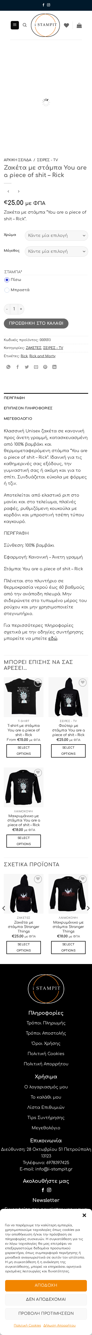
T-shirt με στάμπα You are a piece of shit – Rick (23, 730)
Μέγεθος (12, 251)
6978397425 (57, 1163)
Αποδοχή (46, 1285)
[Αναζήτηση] (25, 25)
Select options (24, 751)
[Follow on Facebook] (43, 5)
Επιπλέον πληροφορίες (28, 408)
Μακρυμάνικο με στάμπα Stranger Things (68, 927)
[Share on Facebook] (18, 367)
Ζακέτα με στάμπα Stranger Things (23, 927)
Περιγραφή (14, 398)
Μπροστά (17, 290)
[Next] (80, 92)
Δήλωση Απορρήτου (59, 1325)
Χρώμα (10, 235)
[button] (84, 1215)
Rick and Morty (42, 356)
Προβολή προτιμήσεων (46, 1313)
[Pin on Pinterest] (45, 367)
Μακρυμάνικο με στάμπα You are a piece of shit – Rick (23, 820)
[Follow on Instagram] (48, 5)
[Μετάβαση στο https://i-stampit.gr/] (45, 25)
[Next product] (8, 192)
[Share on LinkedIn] (54, 367)
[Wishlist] (66, 25)
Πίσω (12, 280)
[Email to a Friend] (36, 367)
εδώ (52, 638)
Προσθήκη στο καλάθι (36, 323)
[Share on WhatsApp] (8, 367)
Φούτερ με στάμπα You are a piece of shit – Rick (68, 730)
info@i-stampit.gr (54, 1169)
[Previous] (12, 92)
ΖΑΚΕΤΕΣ (33, 348)
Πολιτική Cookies (27, 1325)
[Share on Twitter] (27, 367)
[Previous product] (18, 192)
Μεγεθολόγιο (18, 419)
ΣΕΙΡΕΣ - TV (47, 160)
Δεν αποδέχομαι (46, 1299)
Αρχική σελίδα (17, 160)
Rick (24, 356)
